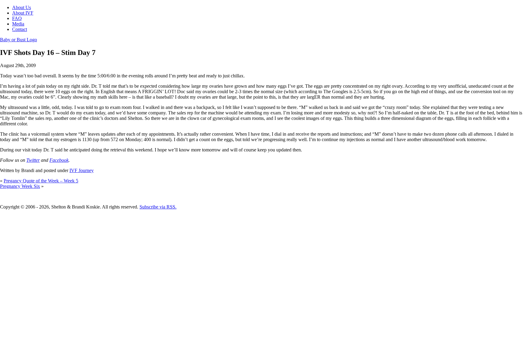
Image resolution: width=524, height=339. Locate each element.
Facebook (59, 160)
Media (18, 23)
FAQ (17, 18)
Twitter (33, 160)
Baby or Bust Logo (18, 39)
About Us (21, 7)
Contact (19, 29)
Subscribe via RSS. (157, 206)
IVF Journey (81, 170)
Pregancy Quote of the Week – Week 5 (41, 180)
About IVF (22, 12)
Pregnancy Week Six (20, 186)
